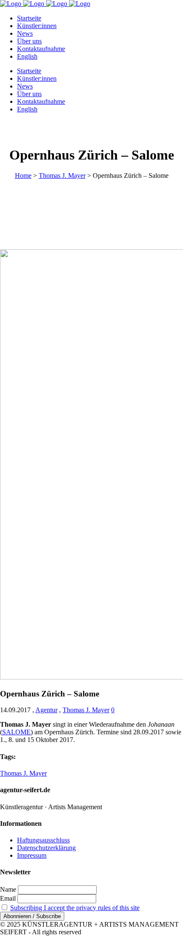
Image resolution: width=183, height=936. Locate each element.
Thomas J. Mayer (62, 175)
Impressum (31, 855)
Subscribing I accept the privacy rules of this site (75, 907)
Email (8, 898)
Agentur (46, 709)
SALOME (16, 732)
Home (23, 175)
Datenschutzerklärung (46, 847)
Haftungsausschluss (43, 840)
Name (8, 889)
